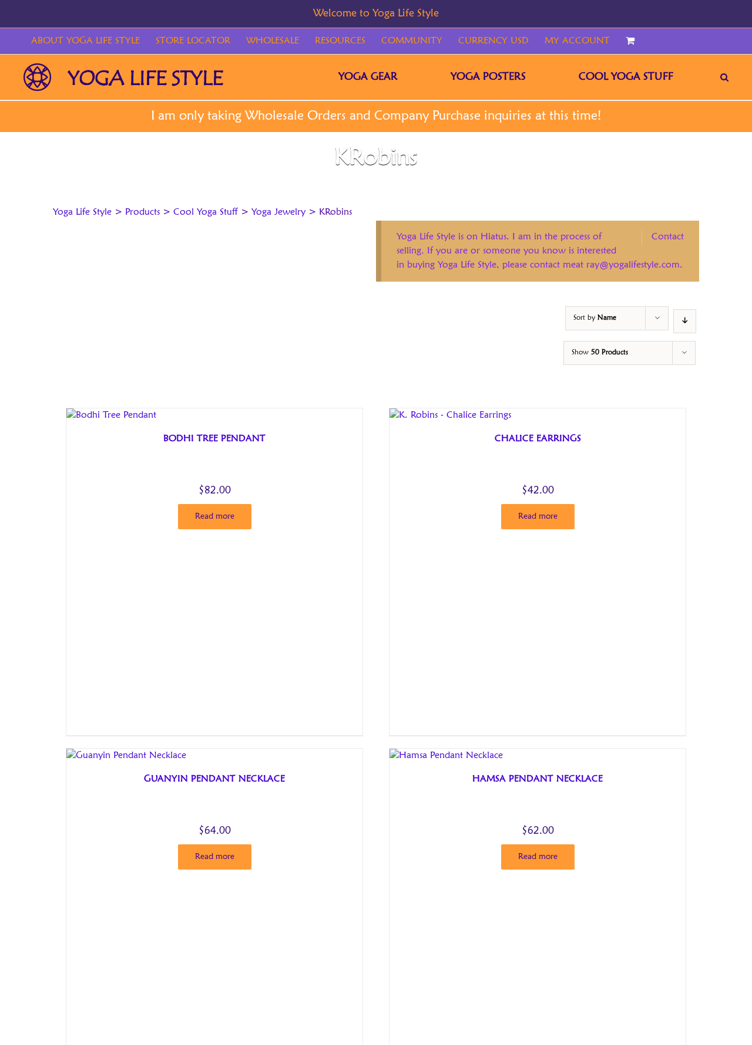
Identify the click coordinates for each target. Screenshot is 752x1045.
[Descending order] (684, 321)
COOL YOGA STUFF (626, 77)
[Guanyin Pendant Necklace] (126, 755)
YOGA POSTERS (488, 77)
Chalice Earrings (538, 439)
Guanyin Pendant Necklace (214, 779)
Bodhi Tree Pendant (214, 439)
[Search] (724, 77)
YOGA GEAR (368, 77)
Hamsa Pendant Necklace (537, 779)
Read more (214, 516)
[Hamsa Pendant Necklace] (446, 755)
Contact (668, 237)
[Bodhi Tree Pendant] (111, 415)
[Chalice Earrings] (450, 415)
